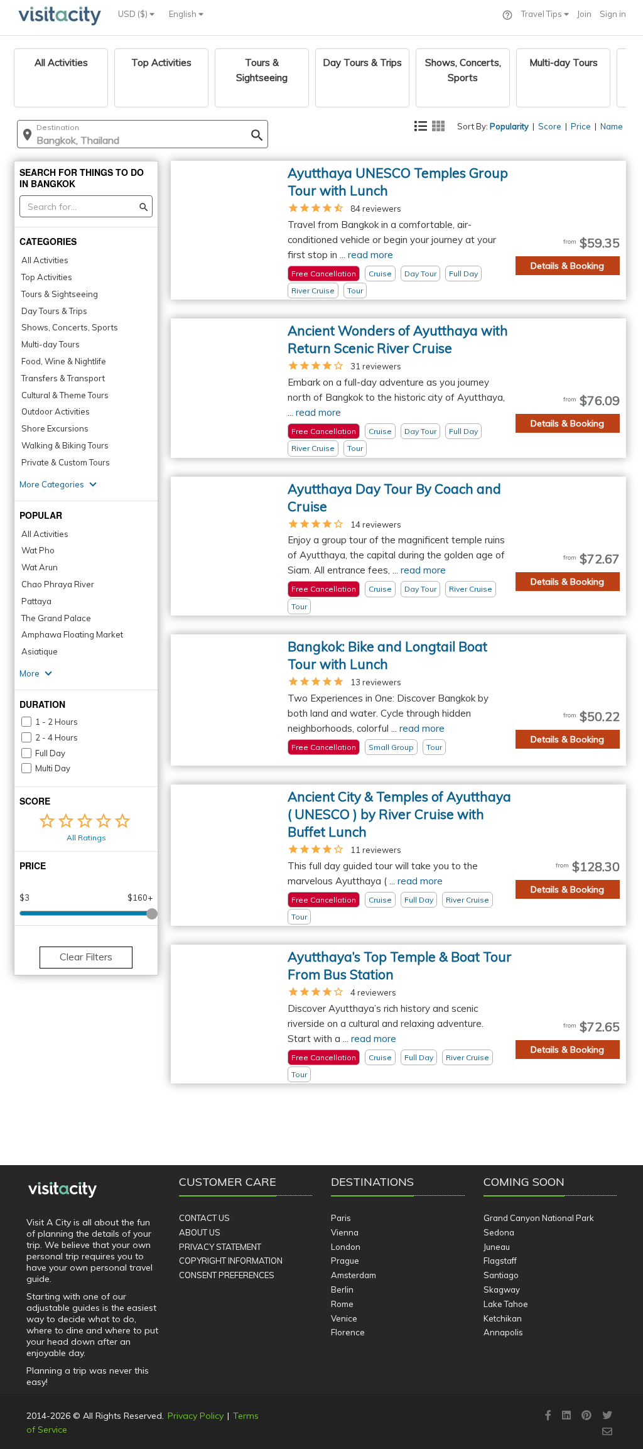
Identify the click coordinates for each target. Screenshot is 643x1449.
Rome (342, 1304)
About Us (199, 1232)
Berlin (342, 1289)
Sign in (613, 14)
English (183, 14)
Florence (348, 1332)
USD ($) (133, 14)
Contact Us (204, 1218)
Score (549, 126)
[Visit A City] (62, 1190)
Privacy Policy (196, 1415)
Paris (341, 1218)
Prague (345, 1261)
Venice (344, 1318)
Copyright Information (231, 1261)
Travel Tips (542, 14)
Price (581, 126)
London (345, 1247)
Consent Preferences (226, 1275)
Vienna (345, 1232)
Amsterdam (353, 1275)
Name (611, 126)
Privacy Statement (220, 1247)
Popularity (509, 126)
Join (584, 14)
